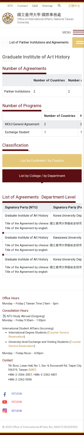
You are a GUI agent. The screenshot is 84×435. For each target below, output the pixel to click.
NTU (10, 6)
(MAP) (32, 369)
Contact (22, 6)
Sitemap (47, 6)
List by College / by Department (42, 176)
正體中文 (75, 6)
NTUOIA (17, 393)
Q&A (35, 6)
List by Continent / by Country (42, 160)
